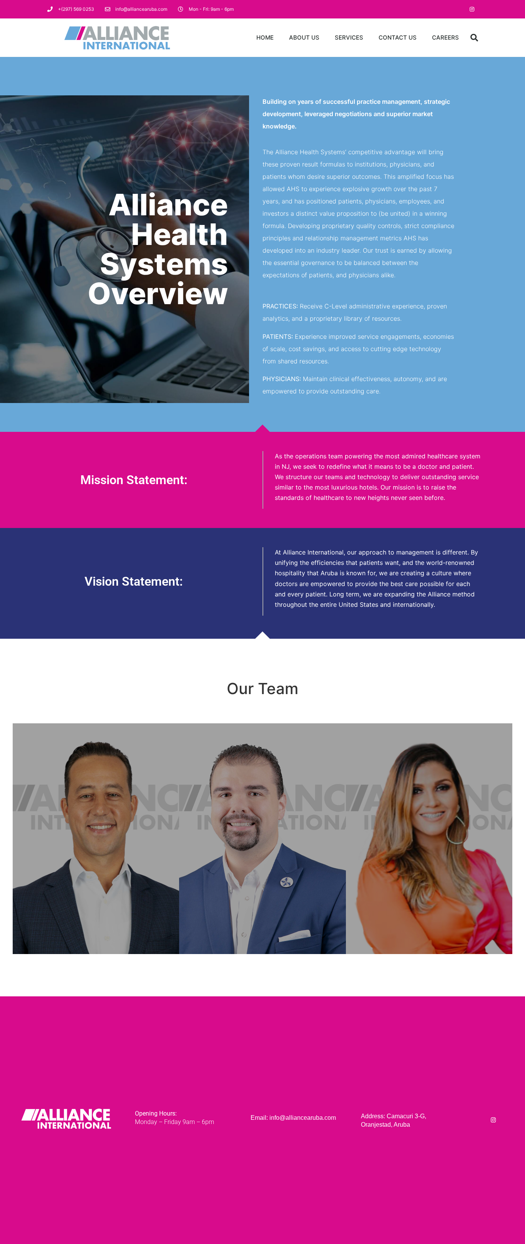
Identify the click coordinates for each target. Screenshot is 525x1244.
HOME (265, 37)
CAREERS (445, 37)
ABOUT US (304, 37)
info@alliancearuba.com (302, 1117)
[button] (474, 37)
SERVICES (349, 37)
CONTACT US (398, 37)
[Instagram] (472, 9)
